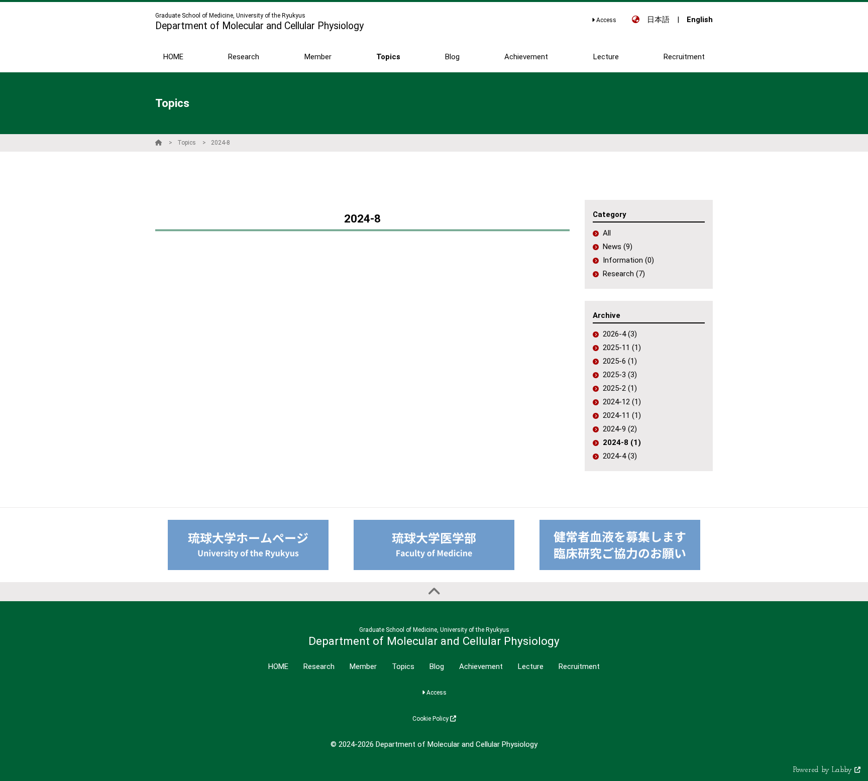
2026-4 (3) (620, 334)
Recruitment (579, 666)
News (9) (617, 246)
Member (363, 666)
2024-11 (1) (622, 415)
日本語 (658, 19)
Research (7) (624, 273)
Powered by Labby (823, 770)
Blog (436, 666)
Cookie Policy (431, 718)
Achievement (481, 666)
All (607, 233)
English (700, 19)
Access (605, 20)
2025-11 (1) (622, 347)
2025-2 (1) (620, 388)
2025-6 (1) (620, 361)
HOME (278, 666)
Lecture (531, 666)
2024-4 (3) (620, 456)
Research (319, 666)
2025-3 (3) (620, 374)
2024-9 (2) (620, 428)
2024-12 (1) (622, 401)
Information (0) (628, 260)
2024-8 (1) (622, 442)
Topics (186, 142)
